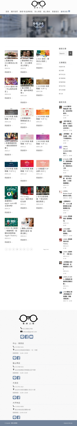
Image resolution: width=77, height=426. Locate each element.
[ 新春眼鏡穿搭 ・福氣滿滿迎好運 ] (11, 145)
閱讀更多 (8, 72)
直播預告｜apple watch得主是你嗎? (11, 203)
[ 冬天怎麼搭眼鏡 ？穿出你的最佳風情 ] (42, 199)
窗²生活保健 (62, 90)
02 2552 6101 (19, 347)
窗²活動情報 (62, 78)
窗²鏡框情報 (62, 82)
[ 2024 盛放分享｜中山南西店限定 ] (11, 89)
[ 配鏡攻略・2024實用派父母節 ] (11, 63)
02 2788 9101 (19, 367)
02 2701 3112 (19, 387)
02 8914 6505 (19, 406)
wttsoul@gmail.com (30, 332)
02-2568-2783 (28, 329)
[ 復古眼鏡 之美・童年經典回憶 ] (26, 90)
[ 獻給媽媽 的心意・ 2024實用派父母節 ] (26, 63)
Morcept (70, 423)
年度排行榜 (62, 66)
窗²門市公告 (62, 74)
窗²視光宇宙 (62, 86)
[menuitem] (7, 11)
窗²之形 (61, 93)
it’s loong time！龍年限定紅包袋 (26, 199)
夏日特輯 (61, 70)
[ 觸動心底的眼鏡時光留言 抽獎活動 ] (26, 230)
